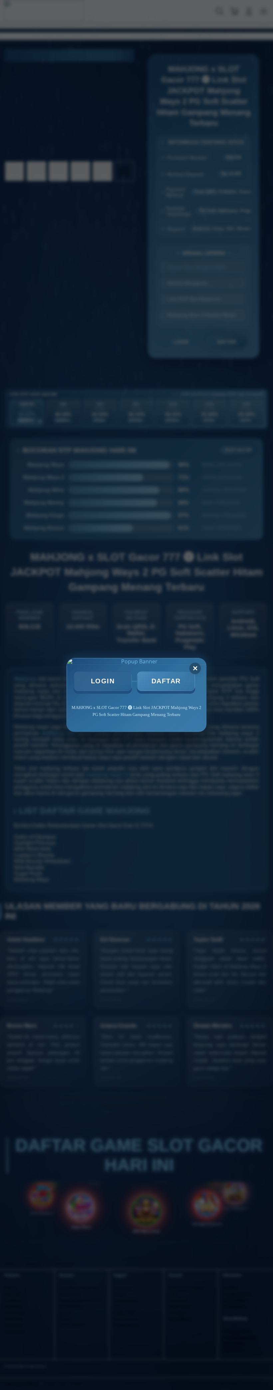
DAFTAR (166, 681)
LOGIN (103, 681)
